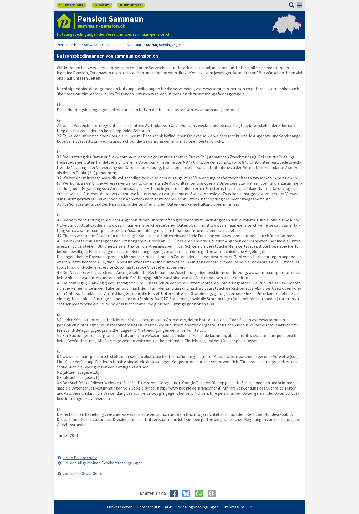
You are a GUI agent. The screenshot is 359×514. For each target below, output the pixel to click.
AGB (168, 507)
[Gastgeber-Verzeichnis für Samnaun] (66, 21)
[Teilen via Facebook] (176, 493)
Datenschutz (148, 507)
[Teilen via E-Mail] (213, 493)
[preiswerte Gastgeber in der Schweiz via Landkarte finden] (286, 28)
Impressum (234, 507)
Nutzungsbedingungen (198, 507)
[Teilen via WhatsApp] (201, 493)
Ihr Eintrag (130, 5)
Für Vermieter (119, 507)
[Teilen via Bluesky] (188, 493)
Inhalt (101, 5)
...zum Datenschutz (80, 457)
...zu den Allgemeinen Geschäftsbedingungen (103, 462)
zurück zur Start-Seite (82, 473)
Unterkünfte (71, 5)
